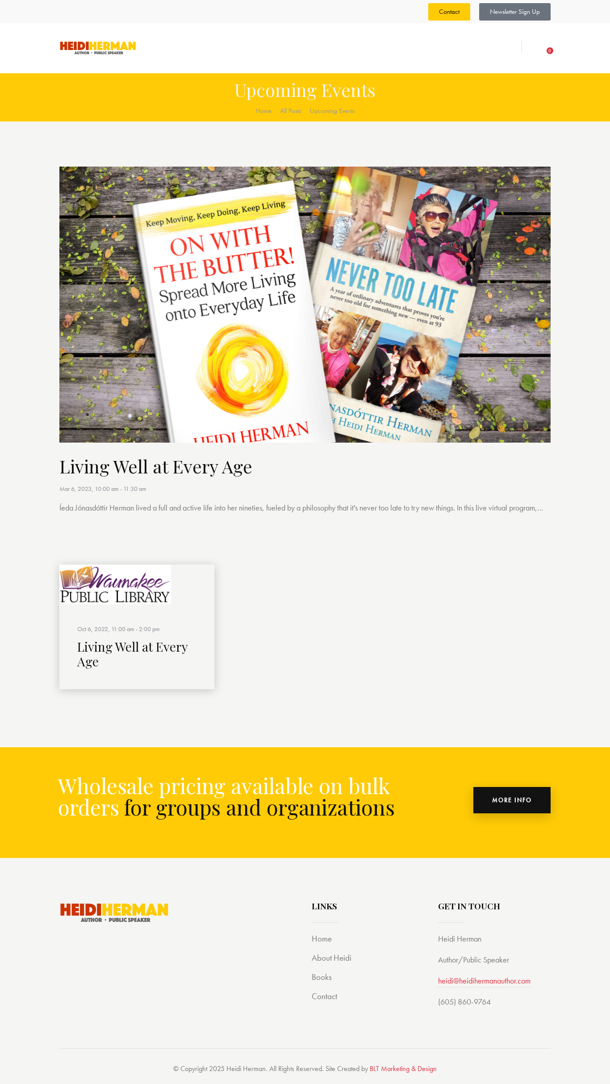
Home (264, 111)
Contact (324, 996)
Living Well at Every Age (155, 466)
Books (322, 977)
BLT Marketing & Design (403, 1068)
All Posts (290, 110)
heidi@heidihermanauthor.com (484, 980)
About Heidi (331, 957)
